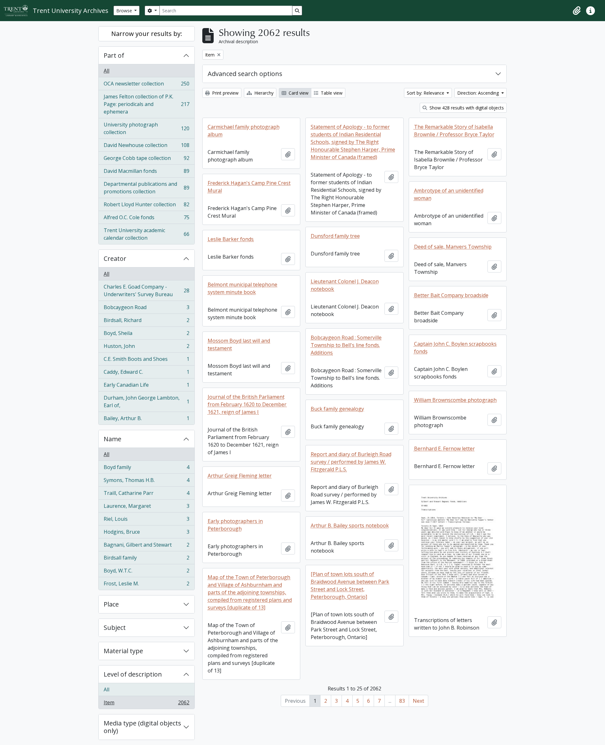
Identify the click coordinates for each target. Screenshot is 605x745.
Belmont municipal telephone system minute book (242, 288)
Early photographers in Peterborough (235, 525)
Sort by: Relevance (426, 93)
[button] (577, 11)
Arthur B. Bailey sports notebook (350, 525)
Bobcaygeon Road (146, 309)
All (106, 70)
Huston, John (146, 348)
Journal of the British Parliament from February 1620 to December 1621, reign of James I (247, 404)
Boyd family (146, 469)
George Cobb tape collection (146, 160)
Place (111, 604)
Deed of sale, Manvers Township (453, 246)
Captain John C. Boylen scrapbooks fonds (455, 347)
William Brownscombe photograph (455, 399)
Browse (124, 11)
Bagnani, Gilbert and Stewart (146, 546)
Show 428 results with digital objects (466, 108)
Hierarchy (263, 93)
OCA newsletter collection (146, 85)
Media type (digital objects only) (142, 727)
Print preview (225, 93)
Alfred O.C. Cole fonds (146, 219)
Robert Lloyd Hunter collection (146, 206)
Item (146, 704)
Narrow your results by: (146, 33)
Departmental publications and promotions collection (146, 187)
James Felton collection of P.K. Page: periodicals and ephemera (146, 104)
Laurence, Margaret (146, 507)
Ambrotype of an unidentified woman (448, 194)
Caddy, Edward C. (146, 373)
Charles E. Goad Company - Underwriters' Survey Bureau (146, 290)
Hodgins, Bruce (146, 533)
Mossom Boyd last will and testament (239, 344)
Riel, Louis (146, 520)
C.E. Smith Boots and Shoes (146, 360)
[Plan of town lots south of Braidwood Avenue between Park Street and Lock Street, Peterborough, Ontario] (350, 585)
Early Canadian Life (146, 386)
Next (418, 700)
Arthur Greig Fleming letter (240, 475)
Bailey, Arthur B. (146, 420)
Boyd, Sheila (146, 335)
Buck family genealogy (337, 408)
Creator (115, 258)
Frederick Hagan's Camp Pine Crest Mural (249, 186)
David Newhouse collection (146, 147)
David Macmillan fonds (146, 172)
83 (402, 700)
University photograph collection (146, 128)
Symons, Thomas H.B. (146, 482)
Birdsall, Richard (146, 322)
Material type (123, 651)
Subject (115, 627)
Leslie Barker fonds (231, 239)
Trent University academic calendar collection (146, 234)
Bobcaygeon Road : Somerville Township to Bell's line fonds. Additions (346, 345)
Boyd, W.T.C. (146, 572)
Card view (297, 93)
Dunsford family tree (335, 235)
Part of (114, 55)
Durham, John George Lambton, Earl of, (146, 401)
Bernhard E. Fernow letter (444, 448)
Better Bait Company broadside (451, 295)
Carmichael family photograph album (243, 130)
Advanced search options (245, 73)
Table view (331, 93)
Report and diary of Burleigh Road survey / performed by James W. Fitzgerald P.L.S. (351, 462)
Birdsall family (146, 559)
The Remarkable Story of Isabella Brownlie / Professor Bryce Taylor (454, 130)
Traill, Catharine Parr (146, 495)
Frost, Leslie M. (146, 585)
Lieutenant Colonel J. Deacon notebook (345, 285)
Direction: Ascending (478, 93)
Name (112, 439)
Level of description (133, 674)
